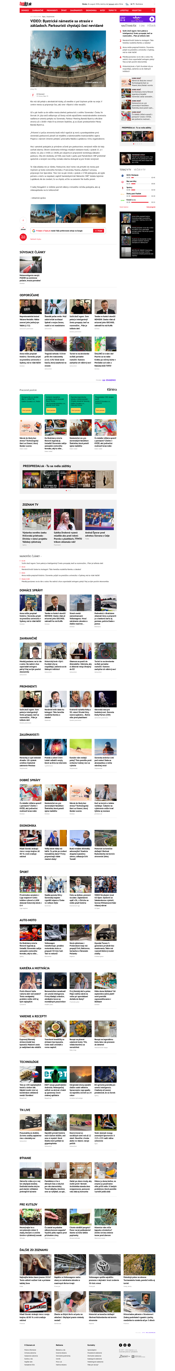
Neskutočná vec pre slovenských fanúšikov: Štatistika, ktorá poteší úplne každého (79, 442)
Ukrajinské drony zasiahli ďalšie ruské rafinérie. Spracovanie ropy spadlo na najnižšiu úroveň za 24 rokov (81, 1090)
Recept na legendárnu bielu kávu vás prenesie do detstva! (105, 1042)
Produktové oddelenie (95, 1353)
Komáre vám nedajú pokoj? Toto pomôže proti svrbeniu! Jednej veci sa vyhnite (81, 761)
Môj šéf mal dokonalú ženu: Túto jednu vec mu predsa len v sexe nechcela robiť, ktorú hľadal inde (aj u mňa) (142, 159)
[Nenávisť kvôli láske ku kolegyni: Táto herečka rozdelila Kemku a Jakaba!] (56, 699)
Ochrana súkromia (30, 1353)
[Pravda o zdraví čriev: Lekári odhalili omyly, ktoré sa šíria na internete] (56, 747)
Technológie (29, 1062)
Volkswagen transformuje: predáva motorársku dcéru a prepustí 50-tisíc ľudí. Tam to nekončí (54, 948)
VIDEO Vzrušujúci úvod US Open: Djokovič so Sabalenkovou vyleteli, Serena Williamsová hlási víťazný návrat (105, 900)
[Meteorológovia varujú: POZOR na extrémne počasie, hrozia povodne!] (31, 264)
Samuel (111, 4)
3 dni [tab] (142, 25)
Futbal (87, 539)
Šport (64, 10)
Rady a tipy (73, 1050)
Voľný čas (136, 10)
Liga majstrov (24, 908)
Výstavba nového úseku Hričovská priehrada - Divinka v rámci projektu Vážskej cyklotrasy (34, 537)
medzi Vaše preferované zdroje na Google (59, 231)
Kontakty (91, 1345)
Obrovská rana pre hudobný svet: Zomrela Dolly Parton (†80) (104, 712)
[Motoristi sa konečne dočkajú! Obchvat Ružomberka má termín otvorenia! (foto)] (106, 838)
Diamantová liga (75, 906)
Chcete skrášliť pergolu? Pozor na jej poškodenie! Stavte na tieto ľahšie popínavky (80, 1231)
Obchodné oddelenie (94, 1356)
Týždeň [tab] (151, 25)
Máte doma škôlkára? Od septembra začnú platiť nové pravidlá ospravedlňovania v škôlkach (105, 996)
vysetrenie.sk (49, 766)
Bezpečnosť (23, 1098)
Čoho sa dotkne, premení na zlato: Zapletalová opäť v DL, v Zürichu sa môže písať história (80, 899)
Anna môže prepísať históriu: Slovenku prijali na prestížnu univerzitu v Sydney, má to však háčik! (61, 575)
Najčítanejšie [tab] (129, 25)
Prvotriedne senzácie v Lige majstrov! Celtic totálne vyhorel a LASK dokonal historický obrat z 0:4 (30, 900)
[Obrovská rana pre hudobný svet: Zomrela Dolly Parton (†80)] (106, 699)
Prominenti (52, 10)
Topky (43, 16)
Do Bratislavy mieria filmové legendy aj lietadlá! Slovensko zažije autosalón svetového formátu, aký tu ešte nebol (56, 443)
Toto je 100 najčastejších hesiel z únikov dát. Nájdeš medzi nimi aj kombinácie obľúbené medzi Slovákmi (30, 1090)
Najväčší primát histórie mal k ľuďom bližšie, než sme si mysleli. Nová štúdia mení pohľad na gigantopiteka (55, 1138)
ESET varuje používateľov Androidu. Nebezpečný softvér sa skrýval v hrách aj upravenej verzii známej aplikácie (55, 1090)
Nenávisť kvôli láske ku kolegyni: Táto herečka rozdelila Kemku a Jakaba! (51, 569)
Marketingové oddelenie (95, 1362)
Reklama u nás (60, 1350)
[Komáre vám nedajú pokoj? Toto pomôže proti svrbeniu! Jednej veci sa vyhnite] (81, 747)
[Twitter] (129, 1345)
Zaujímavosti (76, 10)
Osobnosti (48, 720)
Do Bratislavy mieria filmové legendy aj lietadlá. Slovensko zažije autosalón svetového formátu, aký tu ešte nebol (30, 948)
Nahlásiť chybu (35, 239)
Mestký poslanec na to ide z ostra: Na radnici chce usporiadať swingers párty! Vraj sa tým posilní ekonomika (65, 581)
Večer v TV (139, 169)
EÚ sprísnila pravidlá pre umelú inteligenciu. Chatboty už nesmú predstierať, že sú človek (105, 1089)
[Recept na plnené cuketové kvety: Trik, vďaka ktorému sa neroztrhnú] (81, 1029)
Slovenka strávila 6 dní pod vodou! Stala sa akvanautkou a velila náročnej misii (104, 761)
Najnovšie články (30, 556)
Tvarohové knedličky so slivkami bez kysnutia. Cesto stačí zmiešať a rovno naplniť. (54, 1043)
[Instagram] (124, 1345)
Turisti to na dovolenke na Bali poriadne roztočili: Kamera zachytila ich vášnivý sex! (105, 665)
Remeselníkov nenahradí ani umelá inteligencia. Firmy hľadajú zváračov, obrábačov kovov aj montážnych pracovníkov (55, 996)
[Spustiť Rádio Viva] (137, 17)
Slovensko (48, 906)
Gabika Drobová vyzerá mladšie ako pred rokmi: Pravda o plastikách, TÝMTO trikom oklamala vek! (68, 537)
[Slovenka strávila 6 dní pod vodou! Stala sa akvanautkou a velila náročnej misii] (106, 747)
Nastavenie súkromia (31, 1356)
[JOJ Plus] (122, 200)
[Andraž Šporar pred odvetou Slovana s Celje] (99, 519)
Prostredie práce (74, 1002)
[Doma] (122, 194)
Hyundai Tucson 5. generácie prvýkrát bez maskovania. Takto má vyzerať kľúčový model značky (104, 948)
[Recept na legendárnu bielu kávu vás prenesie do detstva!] (106, 1029)
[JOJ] (122, 182)
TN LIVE (25, 1110)
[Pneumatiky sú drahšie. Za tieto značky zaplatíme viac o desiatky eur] (31, 1122)
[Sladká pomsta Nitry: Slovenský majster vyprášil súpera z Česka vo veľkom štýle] (56, 884)
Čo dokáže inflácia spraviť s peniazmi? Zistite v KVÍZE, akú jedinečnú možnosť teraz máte (105, 442)
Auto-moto (28, 920)
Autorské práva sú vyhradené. (128, 1352)
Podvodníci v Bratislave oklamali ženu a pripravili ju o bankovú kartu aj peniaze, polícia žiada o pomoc (105, 618)
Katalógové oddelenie (95, 1359)
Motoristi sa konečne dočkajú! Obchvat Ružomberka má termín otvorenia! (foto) (105, 852)
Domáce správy (31, 590)
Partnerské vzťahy (138, 155)
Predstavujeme (99, 956)
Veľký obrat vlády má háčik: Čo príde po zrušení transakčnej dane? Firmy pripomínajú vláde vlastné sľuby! (56, 853)
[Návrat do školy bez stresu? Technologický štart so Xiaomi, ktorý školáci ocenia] (81, 792)
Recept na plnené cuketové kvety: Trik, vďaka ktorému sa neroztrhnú (78, 1043)
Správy (24, 545)
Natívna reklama (61, 1365)
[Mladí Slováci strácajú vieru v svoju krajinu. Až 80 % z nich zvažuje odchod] (31, 838)
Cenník (58, 1359)
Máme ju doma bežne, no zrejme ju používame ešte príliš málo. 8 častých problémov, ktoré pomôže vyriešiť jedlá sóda (106, 1186)
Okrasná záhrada (75, 1238)
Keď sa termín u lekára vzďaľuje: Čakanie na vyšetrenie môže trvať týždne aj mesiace (104, 807)
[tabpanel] (137, 51)
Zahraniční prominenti (101, 718)
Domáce (25, 10)
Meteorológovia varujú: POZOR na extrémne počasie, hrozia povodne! (30, 278)
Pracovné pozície (28, 390)
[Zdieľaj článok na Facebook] (23, 220)
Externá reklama (61, 1353)
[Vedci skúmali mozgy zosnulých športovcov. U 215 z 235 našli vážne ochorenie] (106, 1122)
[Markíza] (122, 176)
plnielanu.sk (98, 814)
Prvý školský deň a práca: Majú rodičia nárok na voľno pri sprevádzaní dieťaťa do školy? (80, 995)
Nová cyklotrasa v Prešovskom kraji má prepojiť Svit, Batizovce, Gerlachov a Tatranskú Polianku (80, 948)
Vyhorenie (23, 1004)
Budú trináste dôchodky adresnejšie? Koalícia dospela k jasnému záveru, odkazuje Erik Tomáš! (80, 853)
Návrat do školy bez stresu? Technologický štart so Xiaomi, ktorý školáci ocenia (29, 442)
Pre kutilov (28, 1204)
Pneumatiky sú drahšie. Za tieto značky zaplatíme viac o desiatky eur (30, 1135)
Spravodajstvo (92, 1350)
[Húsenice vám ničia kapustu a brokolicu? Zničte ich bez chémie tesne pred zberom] (106, 1217)
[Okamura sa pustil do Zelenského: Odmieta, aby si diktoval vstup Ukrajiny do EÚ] (81, 651)
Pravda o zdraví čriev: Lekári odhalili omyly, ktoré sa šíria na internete (56, 760)
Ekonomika (91, 10)
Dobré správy (30, 780)
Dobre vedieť (23, 449)
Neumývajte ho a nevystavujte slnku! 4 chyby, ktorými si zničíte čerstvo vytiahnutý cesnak (31, 1231)
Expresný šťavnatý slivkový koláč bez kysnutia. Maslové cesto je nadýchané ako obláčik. (30, 1043)
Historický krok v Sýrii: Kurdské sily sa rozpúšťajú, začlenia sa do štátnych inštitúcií (55, 665)
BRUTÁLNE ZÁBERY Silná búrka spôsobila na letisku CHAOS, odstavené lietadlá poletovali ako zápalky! (142, 252)
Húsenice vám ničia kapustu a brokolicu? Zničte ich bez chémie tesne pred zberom (104, 1231)
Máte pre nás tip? (93, 1365)
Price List (59, 1362)
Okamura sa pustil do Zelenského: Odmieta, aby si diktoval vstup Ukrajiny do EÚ (81, 665)
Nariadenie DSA (29, 1365)
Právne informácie (30, 1350)
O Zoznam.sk (29, 1345)
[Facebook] (120, 1345)
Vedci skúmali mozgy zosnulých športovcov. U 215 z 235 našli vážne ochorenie (105, 1137)
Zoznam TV (30, 504)
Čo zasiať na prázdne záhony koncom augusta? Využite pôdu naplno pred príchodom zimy (56, 1231)
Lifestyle (124, 10)
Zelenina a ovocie (50, 1238)
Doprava (72, 956)
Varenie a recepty (33, 1016)
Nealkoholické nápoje (101, 1047)
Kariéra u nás (28, 1359)
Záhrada (22, 1238)
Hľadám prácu (49, 1004)
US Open (97, 908)
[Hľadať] (152, 10)
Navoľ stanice (124, 207)
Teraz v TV (125, 169)
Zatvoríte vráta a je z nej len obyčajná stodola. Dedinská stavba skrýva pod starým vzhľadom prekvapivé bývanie (30, 1186)
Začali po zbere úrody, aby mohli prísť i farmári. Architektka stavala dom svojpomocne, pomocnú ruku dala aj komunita (81, 1186)
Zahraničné (37, 10)
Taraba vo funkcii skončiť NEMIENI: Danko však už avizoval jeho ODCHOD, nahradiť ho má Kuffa (55, 617)
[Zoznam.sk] (125, 1357)
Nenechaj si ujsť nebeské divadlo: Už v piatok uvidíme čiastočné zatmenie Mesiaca (30, 761)
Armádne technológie (76, 1098)
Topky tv (113, 10)
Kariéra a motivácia (35, 968)
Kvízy (102, 10)
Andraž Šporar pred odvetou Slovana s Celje (97, 534)
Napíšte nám (28, 1362)
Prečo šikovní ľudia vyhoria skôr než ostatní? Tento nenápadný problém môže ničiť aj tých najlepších (30, 996)
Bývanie (25, 1158)
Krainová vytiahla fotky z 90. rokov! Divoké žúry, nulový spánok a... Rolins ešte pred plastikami (80, 713)
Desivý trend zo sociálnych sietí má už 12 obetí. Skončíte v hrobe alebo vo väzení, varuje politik (80, 1138)
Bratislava (98, 626)
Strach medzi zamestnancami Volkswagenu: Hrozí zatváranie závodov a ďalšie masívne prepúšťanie (78, 618)
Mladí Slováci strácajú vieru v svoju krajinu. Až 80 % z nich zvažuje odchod (30, 852)
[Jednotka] (122, 188)
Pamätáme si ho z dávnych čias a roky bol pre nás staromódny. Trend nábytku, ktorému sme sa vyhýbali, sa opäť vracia (55, 1186)
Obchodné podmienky (63, 1356)
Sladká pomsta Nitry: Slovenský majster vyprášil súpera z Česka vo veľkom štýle (54, 899)
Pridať (100, 231)
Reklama (59, 1345)
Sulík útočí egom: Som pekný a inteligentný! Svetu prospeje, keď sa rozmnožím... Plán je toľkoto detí (62, 563)
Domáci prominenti (25, 723)
